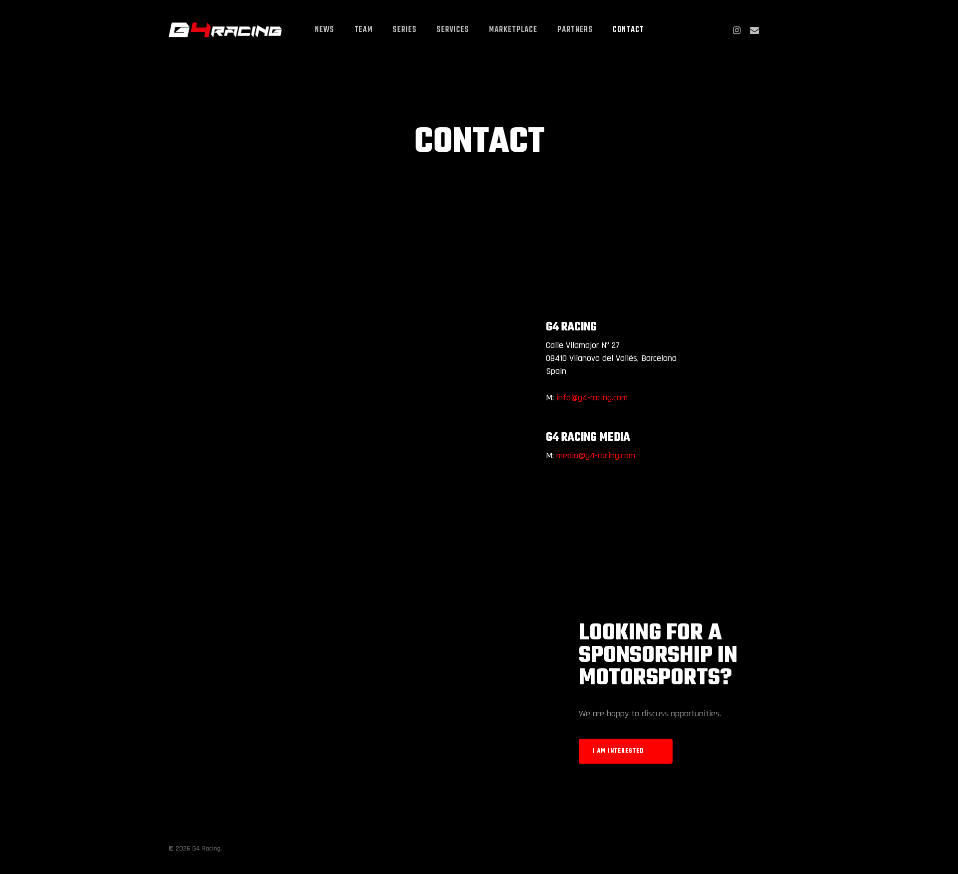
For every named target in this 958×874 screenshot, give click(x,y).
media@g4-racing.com (595, 455)
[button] (626, 751)
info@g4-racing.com (592, 397)
